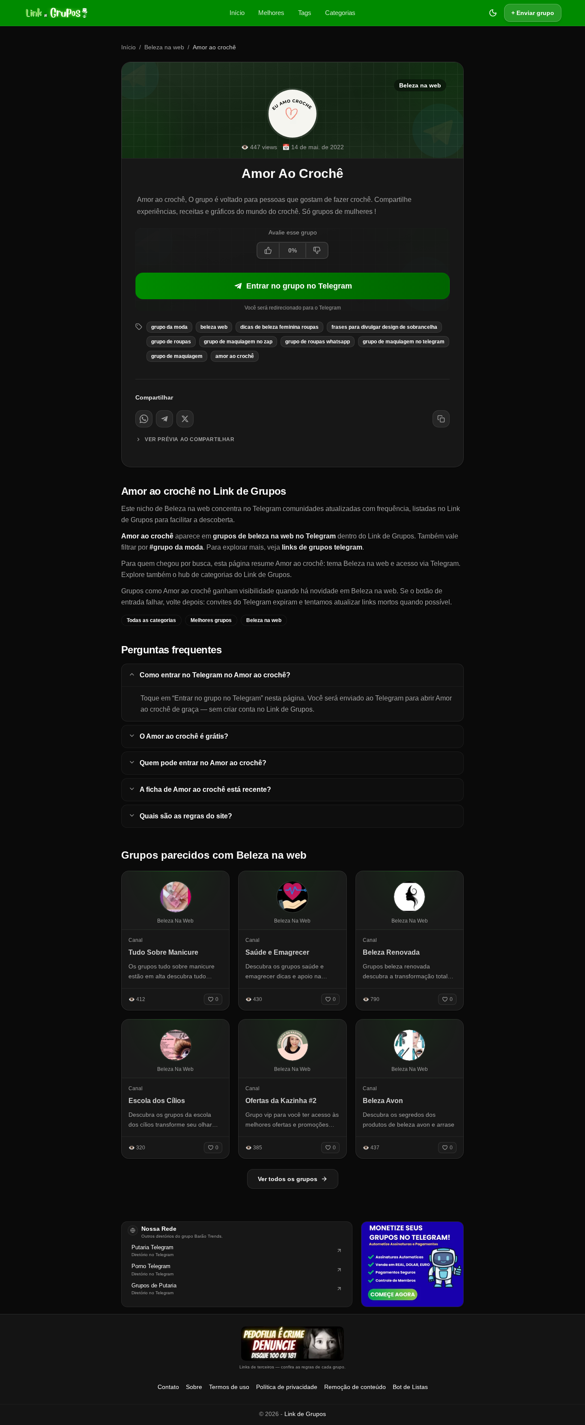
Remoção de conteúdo (355, 1386)
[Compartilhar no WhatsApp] (143, 418)
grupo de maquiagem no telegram (404, 342)
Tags (304, 12)
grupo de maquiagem (177, 356)
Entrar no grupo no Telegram (299, 286)
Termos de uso (229, 1386)
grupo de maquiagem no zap (238, 342)
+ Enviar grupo (532, 12)
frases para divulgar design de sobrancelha (384, 327)
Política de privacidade (286, 1386)
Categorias (340, 12)
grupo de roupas (171, 342)
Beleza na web (164, 47)
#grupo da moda (176, 547)
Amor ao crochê (234, 356)
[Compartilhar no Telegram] (164, 418)
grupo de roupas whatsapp (317, 342)
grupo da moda (169, 327)
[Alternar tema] (493, 13)
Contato (168, 1386)
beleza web (213, 327)
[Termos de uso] (292, 1343)
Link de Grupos (305, 1413)
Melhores (271, 12)
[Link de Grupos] (56, 13)
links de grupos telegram (322, 547)
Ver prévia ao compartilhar (190, 439)
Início (237, 12)
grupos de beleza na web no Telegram (274, 536)
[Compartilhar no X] (185, 418)
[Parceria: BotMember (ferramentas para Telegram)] (412, 1264)
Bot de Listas (410, 1386)
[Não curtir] (316, 250)
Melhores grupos (211, 620)
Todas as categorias (151, 620)
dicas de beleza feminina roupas (279, 327)
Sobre (194, 1386)
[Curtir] (268, 250)
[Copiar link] (441, 418)
